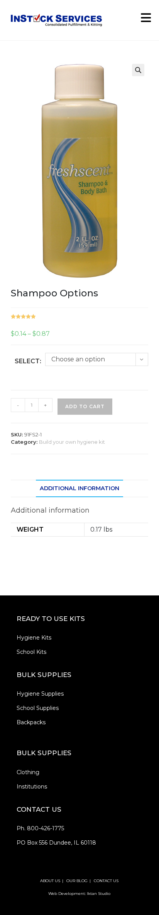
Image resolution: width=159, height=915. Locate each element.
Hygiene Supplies (40, 693)
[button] (138, 70)
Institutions (32, 786)
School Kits (31, 651)
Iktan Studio (98, 893)
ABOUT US (50, 880)
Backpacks (31, 722)
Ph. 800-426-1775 (40, 828)
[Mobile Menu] (143, 20)
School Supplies (38, 708)
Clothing (28, 772)
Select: (28, 361)
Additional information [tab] (79, 488)
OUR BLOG (77, 880)
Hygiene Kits (34, 637)
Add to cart (85, 406)
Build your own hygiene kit (72, 442)
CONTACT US (106, 880)
